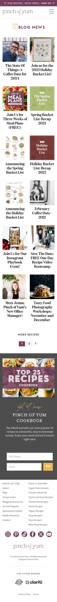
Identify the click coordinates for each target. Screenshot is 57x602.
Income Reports (11, 506)
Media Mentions (11, 515)
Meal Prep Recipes (37, 524)
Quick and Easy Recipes (40, 497)
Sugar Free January (38, 488)
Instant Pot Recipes (38, 502)
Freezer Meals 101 (37, 492)
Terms (36, 594)
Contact (7, 520)
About (6, 488)
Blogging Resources (13, 502)
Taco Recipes (35, 520)
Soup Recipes (35, 515)
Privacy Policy (25, 594)
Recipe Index (9, 497)
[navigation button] (51, 11)
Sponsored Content (12, 511)
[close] (53, 3)
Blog (5, 492)
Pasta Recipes (35, 506)
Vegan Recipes (36, 511)
